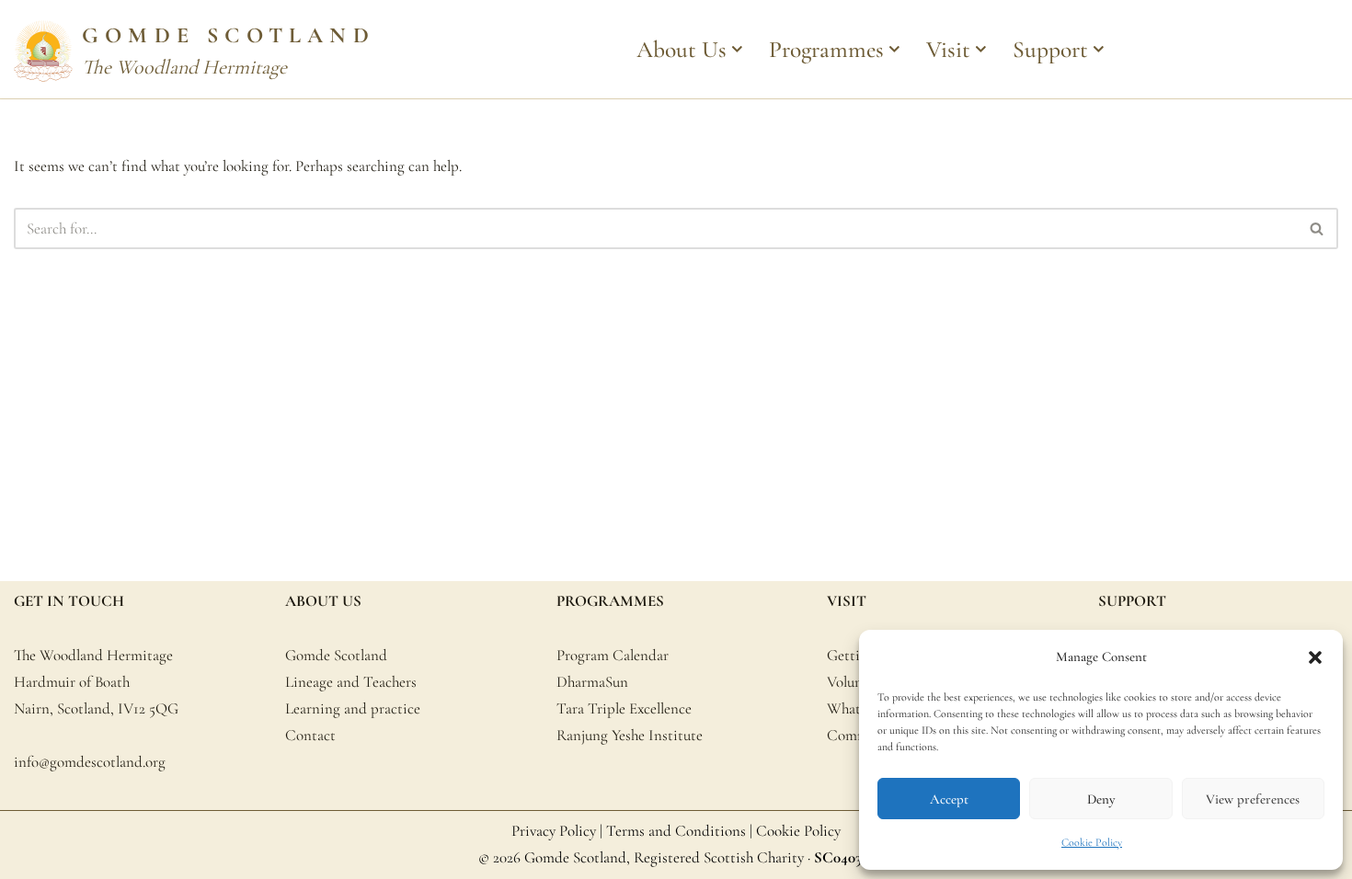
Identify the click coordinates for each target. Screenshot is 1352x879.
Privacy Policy (553, 830)
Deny (1101, 799)
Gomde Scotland (336, 655)
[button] (1315, 657)
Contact (310, 735)
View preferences (1253, 799)
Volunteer (857, 681)
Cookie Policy (1091, 842)
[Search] (1317, 228)
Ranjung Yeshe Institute (629, 735)
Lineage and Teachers (351, 681)
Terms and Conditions (676, 830)
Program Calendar (612, 655)
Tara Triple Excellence (624, 708)
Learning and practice (352, 708)
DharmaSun (592, 681)
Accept (949, 799)
